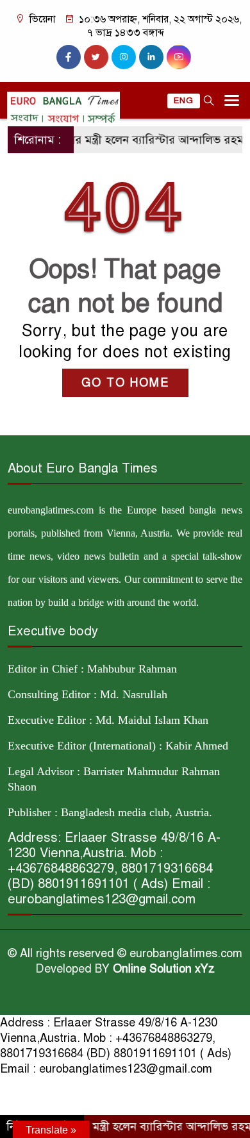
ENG (184, 101)
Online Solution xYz (164, 969)
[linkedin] (151, 57)
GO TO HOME (125, 383)
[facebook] (68, 57)
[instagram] (124, 57)
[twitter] (96, 57)
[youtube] (179, 57)
